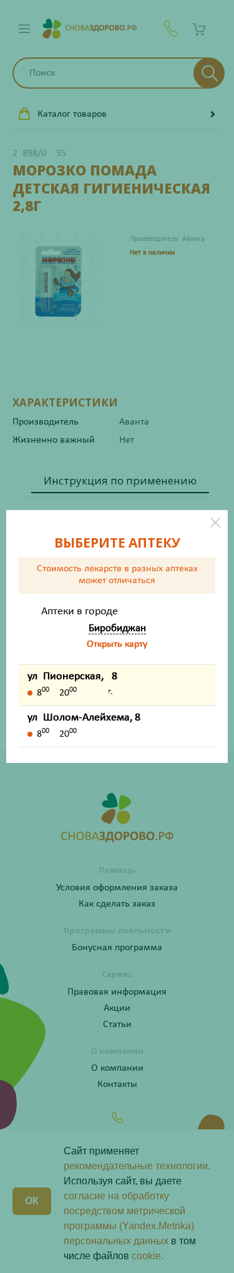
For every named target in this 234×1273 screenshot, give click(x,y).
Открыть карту (117, 644)
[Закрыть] (215, 522)
